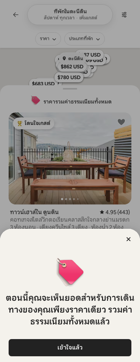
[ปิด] (128, 239)
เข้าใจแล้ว (70, 347)
